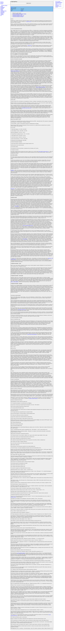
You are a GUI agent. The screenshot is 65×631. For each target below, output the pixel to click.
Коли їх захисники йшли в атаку (28, 225)
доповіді (1, 13)
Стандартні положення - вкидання (18, 16)
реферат (22, 10)
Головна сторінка (4, 5)
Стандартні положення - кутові (17, 14)
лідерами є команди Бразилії (33, 398)
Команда (1, 1)
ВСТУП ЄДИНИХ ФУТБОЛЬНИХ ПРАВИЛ (58, 2)
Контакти (2, 2)
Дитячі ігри (2, 12)
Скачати (12, 7)
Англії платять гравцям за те (15, 70)
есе (1, 15)
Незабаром (12, 170)
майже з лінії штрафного (14, 281)
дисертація (2, 11)
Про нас (1, 3)
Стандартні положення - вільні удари (18, 15)
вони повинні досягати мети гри (44, 151)
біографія (2, 8)
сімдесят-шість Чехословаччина (32, 334)
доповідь (2, 14)
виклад (1, 9)
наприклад (49, 258)
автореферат (2, 7)
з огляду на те (29, 45)
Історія (1, 6)
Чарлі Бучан (12, 188)
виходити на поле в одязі (22, 309)
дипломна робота (3, 10)
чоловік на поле (28, 21)
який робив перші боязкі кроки (26, 107)
